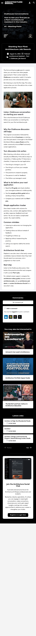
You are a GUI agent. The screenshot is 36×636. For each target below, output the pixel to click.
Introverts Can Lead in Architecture (18, 352)
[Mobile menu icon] (2, 3)
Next (27, 447)
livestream (19, 137)
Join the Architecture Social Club (18, 485)
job (18, 70)
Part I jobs (16, 273)
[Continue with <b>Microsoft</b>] (10, 317)
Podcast (27, 54)
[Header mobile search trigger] (34, 2)
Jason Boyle (20, 142)
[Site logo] (13, 3)
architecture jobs (9, 281)
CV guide (14, 188)
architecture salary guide (12, 278)
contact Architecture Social (18, 283)
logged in (15, 312)
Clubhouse (14, 58)
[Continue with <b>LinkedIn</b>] (6, 317)
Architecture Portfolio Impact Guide (18, 378)
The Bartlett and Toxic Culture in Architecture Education (17, 405)
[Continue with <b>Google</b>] (15, 317)
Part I (22, 144)
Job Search (22, 58)
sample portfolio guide (18, 193)
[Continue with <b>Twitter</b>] (20, 317)
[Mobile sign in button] (29, 2)
